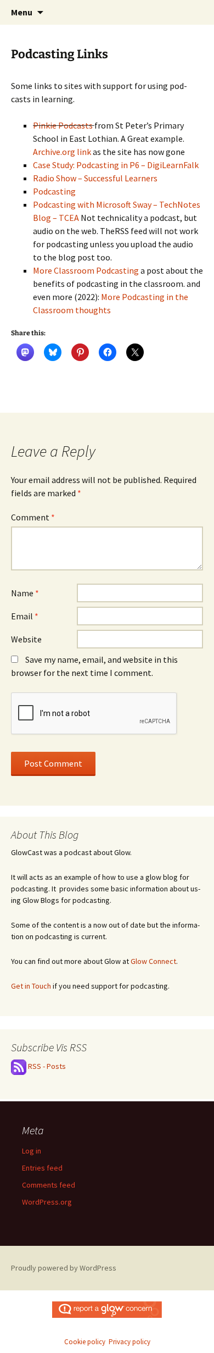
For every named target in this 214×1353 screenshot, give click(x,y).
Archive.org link (62, 151)
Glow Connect (153, 961)
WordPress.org (47, 1202)
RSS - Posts (46, 1066)
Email (24, 616)
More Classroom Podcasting (86, 270)
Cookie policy (84, 1341)
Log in (31, 1151)
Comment (33, 517)
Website (26, 639)
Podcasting (54, 191)
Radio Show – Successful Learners (95, 178)
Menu (21, 12)
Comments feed (48, 1185)
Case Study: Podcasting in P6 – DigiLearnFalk (116, 164)
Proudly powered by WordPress (63, 1268)
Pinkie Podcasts (63, 125)
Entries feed (42, 1168)
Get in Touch (31, 986)
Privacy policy (129, 1341)
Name (25, 592)
